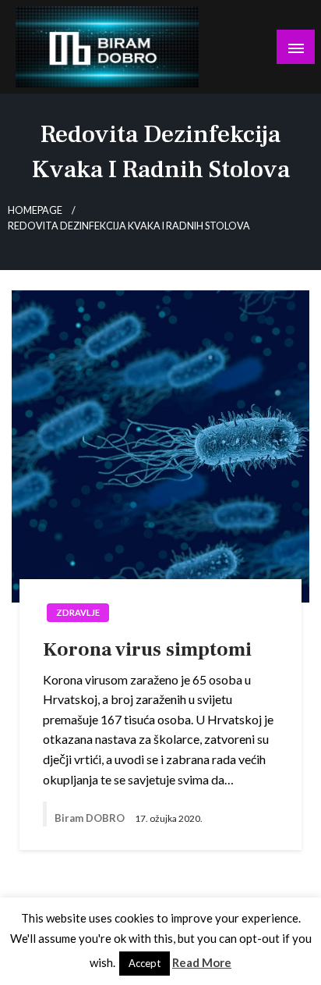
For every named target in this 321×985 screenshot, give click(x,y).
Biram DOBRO (91, 818)
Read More (201, 962)
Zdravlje (78, 612)
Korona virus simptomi (147, 649)
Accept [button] (144, 963)
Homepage (35, 210)
